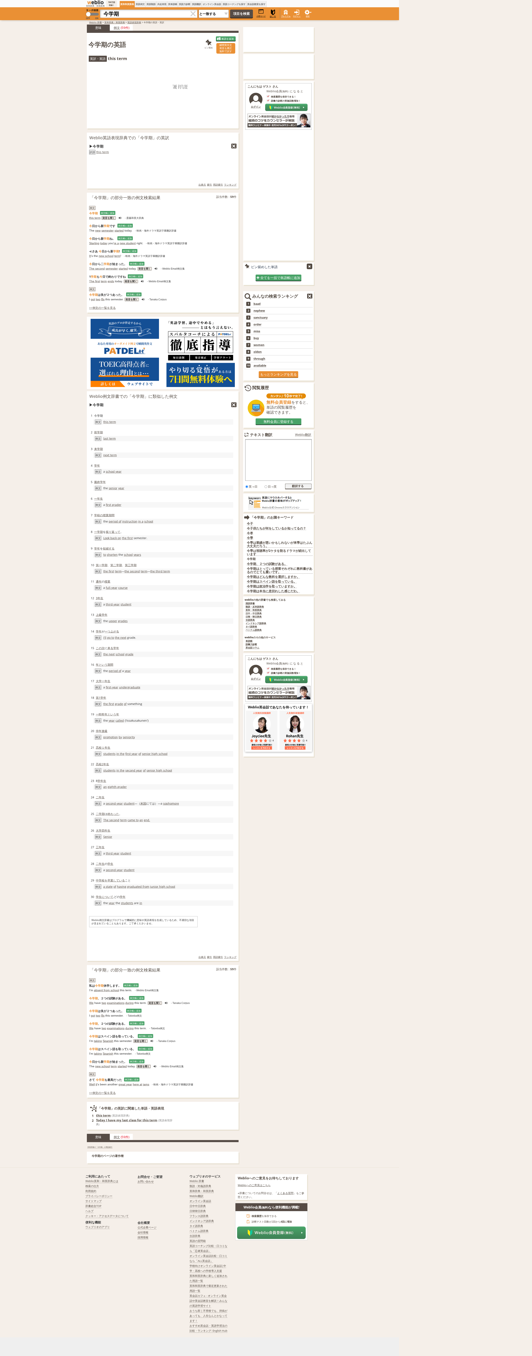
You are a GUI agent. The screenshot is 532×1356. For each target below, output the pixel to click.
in (140, 903)
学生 (110, 864)
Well (92, 1084)
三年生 (100, 847)
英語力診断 (184, 4)
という (103, 665)
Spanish (108, 1041)
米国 (143, 803)
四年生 (106, 830)
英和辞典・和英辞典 (114, 22)
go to (110, 638)
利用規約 (90, 1191)
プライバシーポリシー (98, 1196)
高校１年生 (103, 747)
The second (97, 268)
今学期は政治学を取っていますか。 (272, 586)
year (121, 488)
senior (113, 488)
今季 (250, 538)
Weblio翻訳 (303, 434)
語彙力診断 (251, 644)
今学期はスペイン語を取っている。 (272, 581)
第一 (99, 565)
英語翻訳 (196, 4)
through (259, 358)
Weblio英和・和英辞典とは (101, 1181)
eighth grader (117, 787)
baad (257, 304)
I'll (104, 638)
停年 (99, 731)
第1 (98, 698)
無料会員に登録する (278, 421)
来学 (97, 449)
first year (131, 754)
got (93, 299)
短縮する (109, 548)
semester (107, 230)
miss (257, 331)
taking (98, 1041)
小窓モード (261, 16)
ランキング (230, 184)
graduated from (138, 887)
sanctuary (261, 317)
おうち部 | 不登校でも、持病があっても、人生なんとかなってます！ (208, 1316)
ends (111, 281)
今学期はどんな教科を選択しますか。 (273, 576)
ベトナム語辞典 (254, 630)
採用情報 (143, 1237)
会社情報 (143, 1232)
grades (123, 621)
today (103, 243)
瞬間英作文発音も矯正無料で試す (225, 48)
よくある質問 (285, 1193)
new (98, 230)
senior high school (154, 754)
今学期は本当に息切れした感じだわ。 (273, 591)
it (96, 1084)
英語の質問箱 (198, 1241)
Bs (103, 299)
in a (140, 521)
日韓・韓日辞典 (254, 616)
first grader (113, 505)
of (125, 704)
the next (120, 638)
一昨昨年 (101, 714)
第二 (113, 565)
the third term (160, 571)
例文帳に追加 (108, 212)
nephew (259, 310)
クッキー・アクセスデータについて (107, 1216)
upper (113, 621)
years (137, 555)
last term (109, 438)
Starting (94, 243)
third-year (113, 604)
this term (102, 152)
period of (115, 521)
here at (137, 1084)
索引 (209, 184)
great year (125, 1084)
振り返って (113, 532)
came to (133, 820)
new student (128, 243)
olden (258, 352)
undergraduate (129, 687)
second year (133, 770)
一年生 (98, 498)
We (91, 1003)
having (121, 887)
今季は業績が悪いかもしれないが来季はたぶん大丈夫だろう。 (279, 544)
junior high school (162, 887)
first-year (112, 687)
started (119, 230)
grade (129, 654)
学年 (97, 465)
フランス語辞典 (199, 1216)
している (119, 880)
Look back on (112, 538)
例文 (117, 28)
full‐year (111, 588)
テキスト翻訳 (261, 434)
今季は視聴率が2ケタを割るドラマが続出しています (279, 552)
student (126, 604)
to (104, 555)
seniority (129, 737)
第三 (128, 565)
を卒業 (109, 880)
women (259, 345)
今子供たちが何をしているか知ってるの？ (276, 528)
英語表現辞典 (134, 22)
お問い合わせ (146, 1181)
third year (112, 853)
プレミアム (286, 16)
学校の (98, 515)
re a (116, 243)
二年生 (100, 797)
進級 (104, 731)
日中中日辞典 (198, 1206)
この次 (100, 648)
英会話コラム (252, 647)
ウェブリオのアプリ (97, 1227)
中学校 (100, 880)
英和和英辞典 (127, 4)
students (109, 754)
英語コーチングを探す (234, 4)
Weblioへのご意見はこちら (254, 1185)
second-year (114, 803)
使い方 (273, 16)
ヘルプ (89, 1211)
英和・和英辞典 (254, 610)
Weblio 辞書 (95, 22)
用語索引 (218, 184)
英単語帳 (172, 4)
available (260, 365)
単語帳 (249, 641)
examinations (115, 1003)
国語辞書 (250, 603)
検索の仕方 (92, 1186)
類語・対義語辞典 (200, 1186)
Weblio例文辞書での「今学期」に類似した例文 (133, 396)
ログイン (296, 16)
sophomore (171, 803)
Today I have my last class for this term (126, 1120)
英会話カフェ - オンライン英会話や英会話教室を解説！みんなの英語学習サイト (208, 1301)
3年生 (99, 598)
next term (110, 455)
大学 (99, 830)
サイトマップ (93, 1201)
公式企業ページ (147, 1227)
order (257, 324)
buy (256, 338)
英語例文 (140, 4)
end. (147, 820)
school (148, 521)
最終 (97, 482)
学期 (100, 432)
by (120, 737)
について (107, 897)
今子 (250, 523)
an (105, 787)
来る (110, 648)
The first (94, 281)
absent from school (106, 990)
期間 (112, 515)
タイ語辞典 (251, 626)
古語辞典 (250, 620)
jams (146, 1084)
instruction (129, 521)
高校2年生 (102, 764)
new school (106, 256)
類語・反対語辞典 (255, 606)
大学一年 (101, 681)
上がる (114, 631)
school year (114, 471)
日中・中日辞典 (254, 613)
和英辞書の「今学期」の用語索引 (99, 1147)
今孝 (250, 533)
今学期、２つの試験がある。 (267, 564)
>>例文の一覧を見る (102, 308)
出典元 (202, 184)
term (117, 256)
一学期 (98, 532)
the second (132, 571)
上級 (99, 615)
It (90, 256)
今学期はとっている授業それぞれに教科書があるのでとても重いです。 (279, 570)
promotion (110, 737)
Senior (107, 837)
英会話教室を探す (256, 4)
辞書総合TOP (93, 1206)
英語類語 (151, 4)
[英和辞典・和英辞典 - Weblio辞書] (95, 2)
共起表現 (161, 4)
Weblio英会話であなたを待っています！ (278, 707)
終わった (113, 814)
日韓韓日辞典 (198, 1211)
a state (108, 887)
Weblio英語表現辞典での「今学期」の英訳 (129, 138)
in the (120, 754)
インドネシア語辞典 (256, 623)
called (120, 720)
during (129, 1003)
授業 (106, 515)
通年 (99, 581)
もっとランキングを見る (278, 374)
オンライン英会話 (212, 4)
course (123, 588)
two (98, 299)
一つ (107, 631)
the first (127, 538)
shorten (112, 555)
